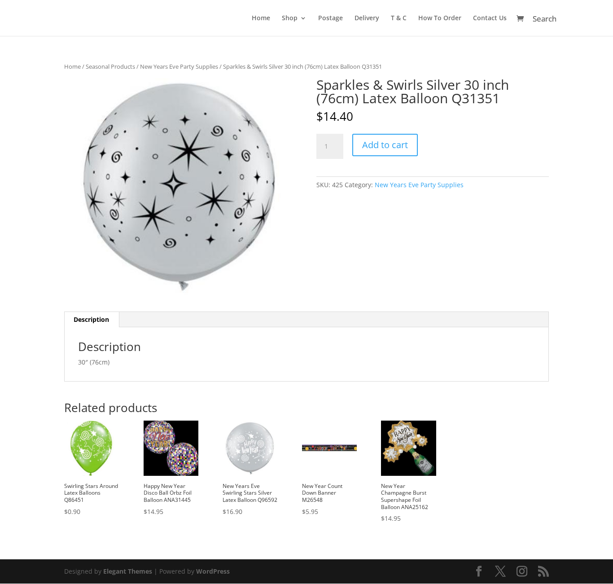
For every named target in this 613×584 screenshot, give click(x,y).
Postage (330, 18)
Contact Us (490, 18)
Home (261, 18)
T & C (399, 18)
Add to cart (385, 145)
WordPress (213, 571)
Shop (290, 18)
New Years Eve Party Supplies (179, 66)
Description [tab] (91, 319)
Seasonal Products (110, 66)
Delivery (367, 18)
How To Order (439, 18)
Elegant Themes (127, 571)
